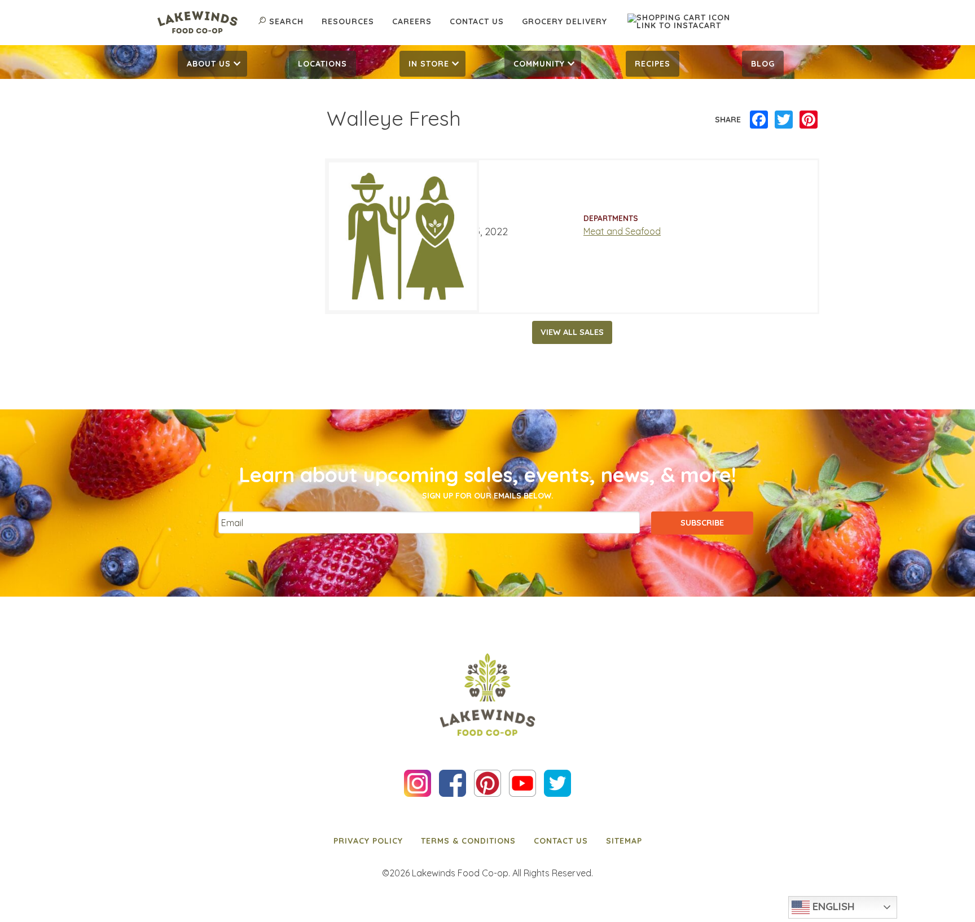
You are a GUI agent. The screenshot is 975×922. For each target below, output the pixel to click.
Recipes (652, 64)
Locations (322, 64)
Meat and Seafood (622, 231)
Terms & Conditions (468, 841)
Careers (412, 21)
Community (539, 64)
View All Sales (572, 332)
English (832, 906)
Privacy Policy (368, 841)
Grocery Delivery (564, 21)
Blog (763, 64)
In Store (429, 64)
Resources (348, 21)
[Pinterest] (809, 120)
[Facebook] (759, 120)
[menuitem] (212, 64)
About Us (209, 64)
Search (286, 21)
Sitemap (624, 841)
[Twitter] (784, 120)
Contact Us (477, 21)
